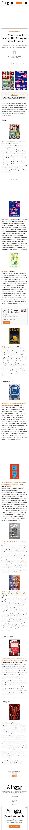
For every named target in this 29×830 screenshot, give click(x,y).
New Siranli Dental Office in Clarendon (11, 311)
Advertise (14, 803)
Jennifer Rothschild (15, 56)
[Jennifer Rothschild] (14, 52)
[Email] (20, 63)
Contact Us (14, 800)
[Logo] (7, 3)
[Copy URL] (23, 63)
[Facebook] (10, 63)
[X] (13, 63)
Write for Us (14, 804)
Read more (6, 322)
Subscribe (14, 801)
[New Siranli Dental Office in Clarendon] (23, 310)
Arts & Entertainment (14, 31)
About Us (14, 799)
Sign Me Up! (14, 826)
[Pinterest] (16, 63)
